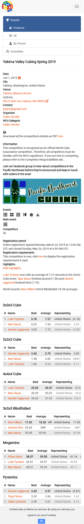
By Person (19, 43)
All (14, 35)
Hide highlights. (12, 268)
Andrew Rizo (15, 427)
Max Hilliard (28, 289)
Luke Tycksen (11, 274)
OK (41, 521)
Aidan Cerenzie (17, 501)
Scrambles (16, 51)
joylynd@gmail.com (15, 108)
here (60, 136)
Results (15, 20)
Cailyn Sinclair (11, 116)
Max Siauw (24, 278)
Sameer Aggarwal (18, 329)
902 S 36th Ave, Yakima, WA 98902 (24, 101)
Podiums (18, 27)
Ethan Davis (15, 456)
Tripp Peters (15, 496)
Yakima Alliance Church (17, 93)
